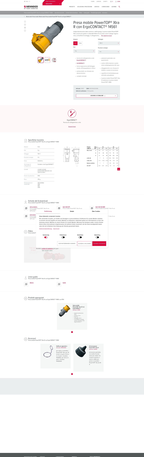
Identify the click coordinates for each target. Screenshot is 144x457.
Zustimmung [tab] (48, 211)
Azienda (114, 6)
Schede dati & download (72, 12)
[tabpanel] (47, 37)
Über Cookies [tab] (96, 211)
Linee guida (86, 12)
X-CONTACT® (80, 63)
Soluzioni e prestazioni (84, 6)
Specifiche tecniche (59, 12)
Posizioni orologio (103, 48)
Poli (74, 47)
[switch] (63, 237)
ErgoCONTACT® (81, 60)
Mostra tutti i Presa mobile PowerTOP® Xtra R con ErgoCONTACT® (55, 16)
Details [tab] (72, 211)
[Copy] (25, 31)
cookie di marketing (47, 248)
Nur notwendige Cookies (67, 243)
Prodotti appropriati (96, 12)
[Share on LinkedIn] (25, 25)
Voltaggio (100, 39)
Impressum (56, 228)
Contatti (105, 1)
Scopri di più (72, 126)
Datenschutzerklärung (45, 228)
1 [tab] (72, 332)
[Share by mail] (25, 28)
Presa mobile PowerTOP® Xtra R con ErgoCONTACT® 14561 (38, 12)
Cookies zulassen (99, 243)
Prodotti (72, 6)
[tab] (40, 60)
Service (96, 6)
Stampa (92, 1)
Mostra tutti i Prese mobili (32, 16)
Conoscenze (106, 6)
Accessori (104, 12)
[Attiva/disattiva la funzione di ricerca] (119, 6)
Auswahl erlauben (84, 243)
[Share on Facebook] (25, 22)
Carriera (98, 1)
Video (80, 12)
